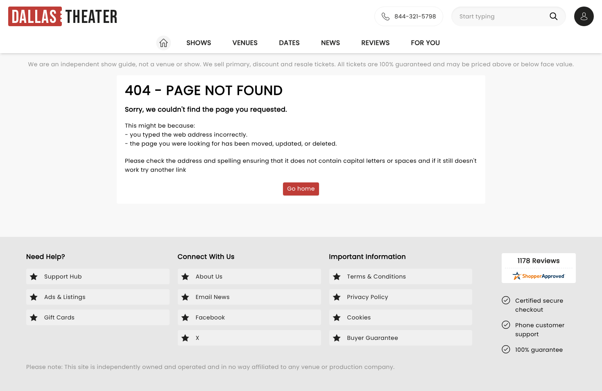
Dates (289, 42)
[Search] (555, 16)
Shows (198, 42)
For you (425, 42)
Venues (245, 42)
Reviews (376, 42)
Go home (301, 188)
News (330, 42)
